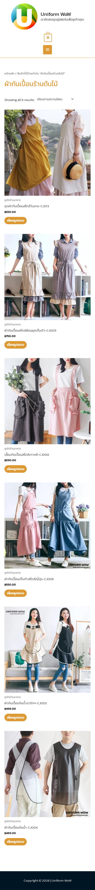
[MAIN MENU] (47, 50)
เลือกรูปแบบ (15, 220)
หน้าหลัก (9, 73)
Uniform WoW (56, 14)
